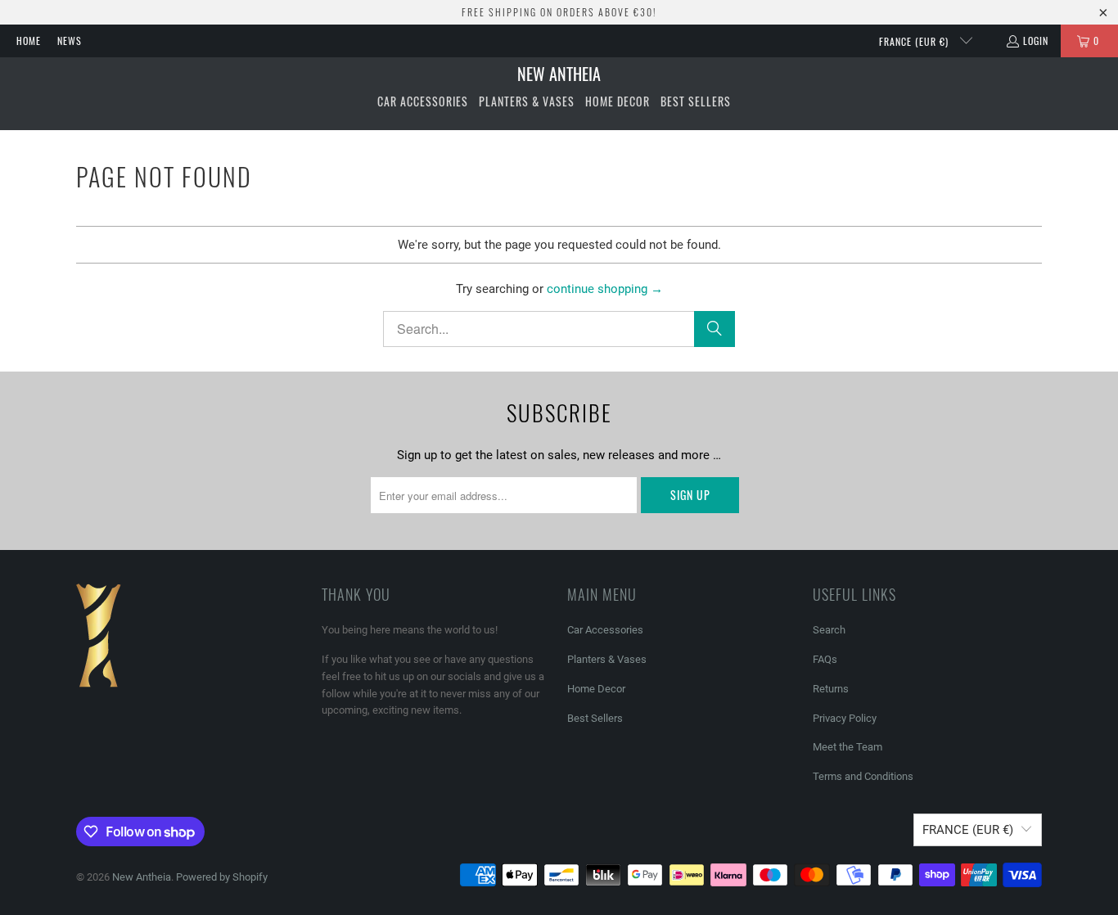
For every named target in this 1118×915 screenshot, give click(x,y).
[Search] (714, 329)
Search (829, 630)
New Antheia (141, 877)
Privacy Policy (845, 718)
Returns (831, 689)
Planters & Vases (607, 659)
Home (28, 40)
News (69, 40)
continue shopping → (605, 289)
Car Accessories (605, 630)
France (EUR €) (915, 41)
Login (1035, 40)
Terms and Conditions (863, 776)
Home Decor (596, 689)
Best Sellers (595, 718)
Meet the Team (847, 747)
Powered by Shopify (222, 877)
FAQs (825, 659)
